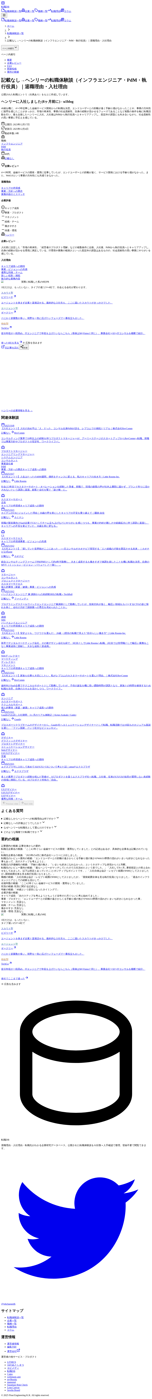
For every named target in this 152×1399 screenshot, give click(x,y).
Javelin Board (13, 1390)
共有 (26, 348)
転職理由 (56, 11)
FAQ (9, 66)
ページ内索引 (8, 48)
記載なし (9, 158)
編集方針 (12, 1347)
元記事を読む (12, 347)
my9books (12, 1379)
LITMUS (11, 1362)
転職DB (11, 1371)
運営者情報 (13, 1343)
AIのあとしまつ (15, 1365)
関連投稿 (12, 69)
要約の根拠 (13, 72)
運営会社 (12, 1351)
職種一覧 (43, 11)
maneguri (11, 1382)
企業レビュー (14, 63)
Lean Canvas (13, 1387)
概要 (9, 60)
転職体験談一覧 (13, 11)
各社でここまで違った (13, 978)
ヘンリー (9, 235)
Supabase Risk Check (17, 1385)
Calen (10, 1374)
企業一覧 (29, 11)
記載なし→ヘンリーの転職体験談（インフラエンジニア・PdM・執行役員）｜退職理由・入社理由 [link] (59, 40)
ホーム (10, 26)
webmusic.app (14, 1377)
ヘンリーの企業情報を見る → (17, 410)
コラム (67, 11)
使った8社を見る (10, 343)
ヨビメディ (13, 1368)
